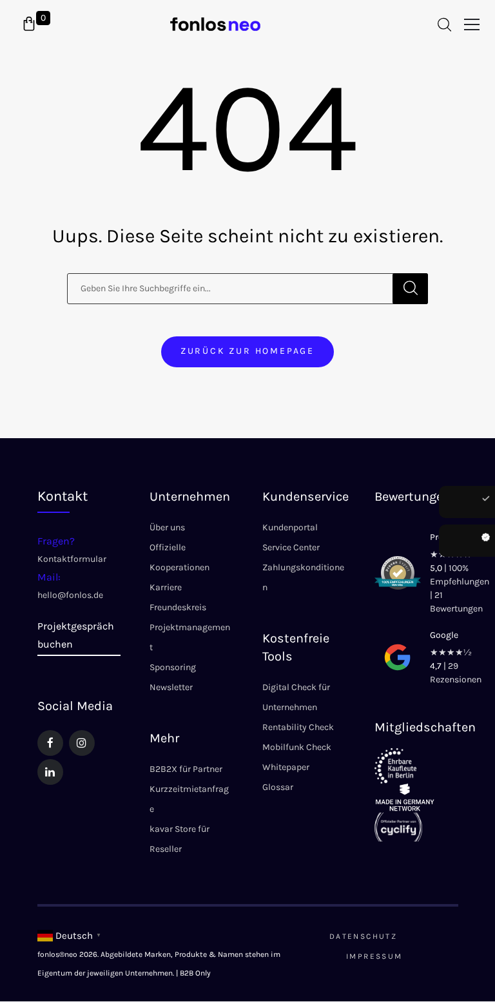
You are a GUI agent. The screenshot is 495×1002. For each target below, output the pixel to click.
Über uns (167, 527)
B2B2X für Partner (186, 769)
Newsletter (171, 687)
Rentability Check (298, 727)
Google (444, 635)
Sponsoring (173, 667)
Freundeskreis (178, 607)
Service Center (291, 547)
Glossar (277, 787)
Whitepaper (285, 767)
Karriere (166, 587)
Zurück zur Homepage (247, 350)
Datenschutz (363, 936)
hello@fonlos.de (70, 595)
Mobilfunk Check (296, 747)
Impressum (374, 956)
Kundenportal (290, 527)
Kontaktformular (71, 559)
